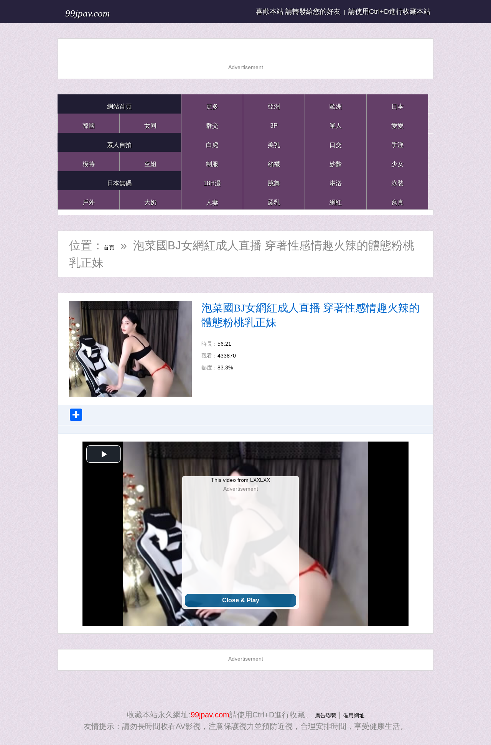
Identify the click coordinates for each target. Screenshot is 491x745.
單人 (335, 123)
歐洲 (335, 104)
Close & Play (240, 600)
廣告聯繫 (321, 714)
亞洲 (274, 104)
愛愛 (397, 123)
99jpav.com (100, 11)
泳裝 (397, 180)
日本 (397, 104)
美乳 (274, 142)
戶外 (88, 200)
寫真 (397, 200)
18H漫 (212, 180)
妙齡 (335, 161)
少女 (397, 161)
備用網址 (358, 714)
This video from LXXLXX (240, 480)
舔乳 (274, 200)
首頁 (115, 245)
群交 (212, 123)
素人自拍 (119, 142)
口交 (335, 142)
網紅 (335, 200)
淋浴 (335, 180)
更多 (212, 104)
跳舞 (274, 180)
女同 (150, 123)
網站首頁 (119, 104)
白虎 (212, 142)
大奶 (150, 200)
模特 (88, 161)
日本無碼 (119, 180)
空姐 (150, 161)
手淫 (397, 142)
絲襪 (274, 161)
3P (273, 123)
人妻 (212, 200)
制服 (212, 161)
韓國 (88, 123)
